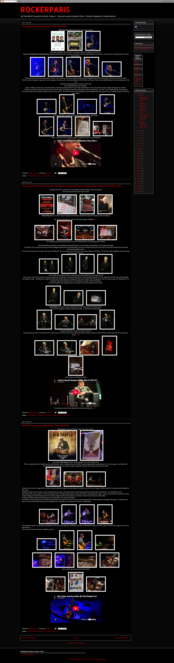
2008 (139, 191)
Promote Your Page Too (140, 28)
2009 (139, 188)
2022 (139, 156)
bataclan (33, 176)
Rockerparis (138, 25)
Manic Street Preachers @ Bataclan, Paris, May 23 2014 (44, 26)
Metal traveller (137, 66)
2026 (139, 93)
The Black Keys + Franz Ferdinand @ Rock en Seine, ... (142, 109)
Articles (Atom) (79, 643)
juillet (140, 131)
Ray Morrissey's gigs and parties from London (138, 80)
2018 (139, 166)
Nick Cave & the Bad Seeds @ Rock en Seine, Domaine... (143, 100)
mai (140, 135)
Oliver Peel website (137, 72)
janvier (141, 145)
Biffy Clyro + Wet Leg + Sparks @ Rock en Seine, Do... (143, 117)
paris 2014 (60, 415)
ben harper (34, 631)
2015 (139, 173)
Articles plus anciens (122, 638)
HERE (95, 219)
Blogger (103, 659)
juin (140, 133)
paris (53, 176)
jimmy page (30, 415)
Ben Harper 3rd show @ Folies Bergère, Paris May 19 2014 (45, 425)
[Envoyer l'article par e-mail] (55, 173)
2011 (138, 183)
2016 (139, 171)
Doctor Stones (137, 62)
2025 (139, 149)
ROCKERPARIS (45, 9)
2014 (28, 176)
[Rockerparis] (136, 27)
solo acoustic (54, 631)
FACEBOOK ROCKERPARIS (143, 46)
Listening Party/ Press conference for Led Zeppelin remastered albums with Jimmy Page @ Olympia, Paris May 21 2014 (71, 186)
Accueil (75, 638)
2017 (139, 168)
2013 (139, 178)
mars (140, 140)
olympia (54, 415)
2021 (139, 158)
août (140, 95)
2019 (139, 163)
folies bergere (42, 631)
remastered (67, 415)
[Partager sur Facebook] (64, 173)
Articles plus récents (29, 638)
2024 (139, 151)
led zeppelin (38, 415)
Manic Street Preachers (44, 176)
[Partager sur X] (62, 173)
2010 (139, 186)
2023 (139, 153)
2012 (139, 181)
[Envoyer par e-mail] (59, 173)
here (77, 334)
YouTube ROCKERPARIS (142, 49)
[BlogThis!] (61, 173)
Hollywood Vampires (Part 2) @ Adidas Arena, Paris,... (143, 124)
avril (140, 138)
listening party (47, 415)
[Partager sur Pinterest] (66, 173)
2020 (139, 161)
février (141, 143)
